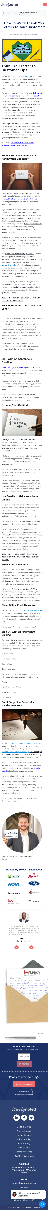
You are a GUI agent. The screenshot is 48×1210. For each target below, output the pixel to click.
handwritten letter (9, 265)
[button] (16, 947)
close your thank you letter (30, 610)
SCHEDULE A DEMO (24, 1092)
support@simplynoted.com (24, 1183)
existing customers (22, 287)
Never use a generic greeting (14, 367)
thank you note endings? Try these (25, 743)
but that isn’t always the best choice (21, 199)
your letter (25, 456)
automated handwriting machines (19, 254)
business (25, 77)
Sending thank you (10, 124)
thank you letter (14, 110)
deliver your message (33, 224)
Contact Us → (24, 1187)
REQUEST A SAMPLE (24, 1084)
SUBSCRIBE (24, 1064)
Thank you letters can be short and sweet (19, 440)
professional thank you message (16, 752)
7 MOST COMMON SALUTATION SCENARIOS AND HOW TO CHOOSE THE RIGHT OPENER (20, 557)
